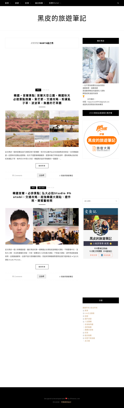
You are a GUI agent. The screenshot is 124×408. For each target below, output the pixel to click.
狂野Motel (54, 3)
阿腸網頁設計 (66, 402)
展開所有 (86, 308)
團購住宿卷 (89, 330)
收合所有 (94, 308)
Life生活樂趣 (89, 313)
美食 (7, 3)
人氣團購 (88, 321)
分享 (40, 175)
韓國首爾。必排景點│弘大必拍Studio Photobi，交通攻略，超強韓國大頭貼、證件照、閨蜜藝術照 (42, 197)
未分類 (87, 341)
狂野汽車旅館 (90, 338)
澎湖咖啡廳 (89, 324)
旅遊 (17, 3)
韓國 (38, 90)
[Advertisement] (101, 179)
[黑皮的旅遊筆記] (101, 83)
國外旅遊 (42, 187)
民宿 (27, 3)
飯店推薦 (39, 3)
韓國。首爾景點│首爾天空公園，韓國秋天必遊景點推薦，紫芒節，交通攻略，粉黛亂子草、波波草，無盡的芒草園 (42, 99)
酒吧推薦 (88, 327)
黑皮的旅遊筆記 (62, 18)
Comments (17, 175)
